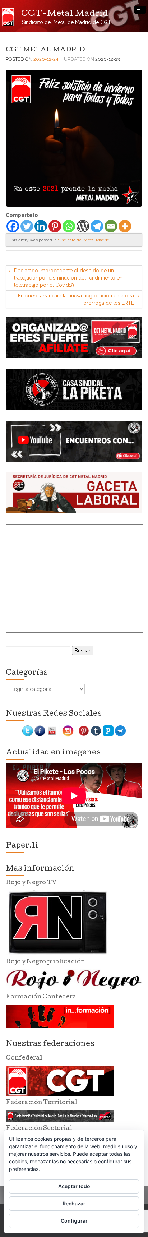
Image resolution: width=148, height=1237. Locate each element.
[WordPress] (83, 226)
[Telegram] (97, 226)
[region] (74, 337)
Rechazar (74, 1203)
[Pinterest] (54, 226)
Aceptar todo (74, 1186)
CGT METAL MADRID (45, 50)
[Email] (111, 226)
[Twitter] (26, 226)
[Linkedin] (40, 226)
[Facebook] (12, 226)
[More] (125, 226)
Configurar (74, 1221)
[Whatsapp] (69, 226)
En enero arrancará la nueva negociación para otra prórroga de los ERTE (76, 299)
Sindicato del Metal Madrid (84, 240)
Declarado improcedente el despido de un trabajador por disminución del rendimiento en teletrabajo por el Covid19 (68, 278)
